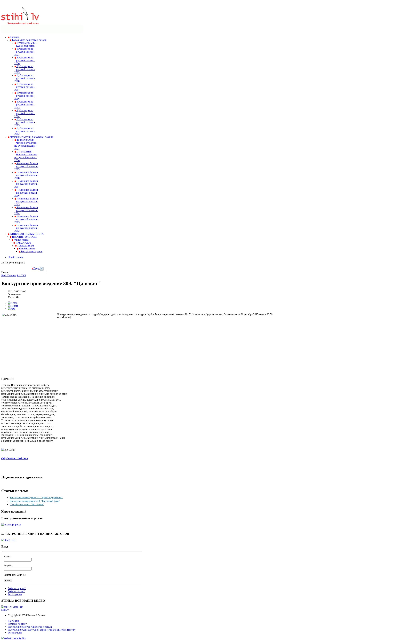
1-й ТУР (21, 275)
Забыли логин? (16, 591)
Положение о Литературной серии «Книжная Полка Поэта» (41, 629)
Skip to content (15, 257)
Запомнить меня (13, 574)
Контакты (13, 620)
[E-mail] (12, 302)
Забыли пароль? (17, 588)
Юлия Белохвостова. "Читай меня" (27, 504)
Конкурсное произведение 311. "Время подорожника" (36, 497)
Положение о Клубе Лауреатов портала (30, 626)
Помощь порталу (17, 623)
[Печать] (13, 305)
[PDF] (11, 308)
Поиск (5, 272)
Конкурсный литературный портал (23, 23)
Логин (7, 556)
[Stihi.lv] (20, 19)
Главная (11, 275)
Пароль (8, 565)
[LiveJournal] (42, 269)
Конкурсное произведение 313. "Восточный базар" (35, 501)
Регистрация (15, 594)
